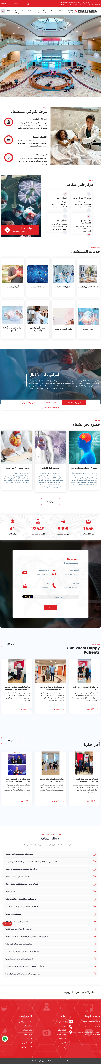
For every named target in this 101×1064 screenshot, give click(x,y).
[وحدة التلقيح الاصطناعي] (89, 235)
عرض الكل (51, 501)
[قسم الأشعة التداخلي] (89, 210)
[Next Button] (96, 55)
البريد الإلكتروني (44, 570)
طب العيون (28, 1038)
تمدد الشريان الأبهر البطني (17, 468)
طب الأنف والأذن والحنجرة (24, 1047)
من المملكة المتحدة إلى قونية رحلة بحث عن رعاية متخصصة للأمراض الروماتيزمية (17, 688)
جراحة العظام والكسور (25, 1022)
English (16, 4)
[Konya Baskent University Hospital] (86, 11)
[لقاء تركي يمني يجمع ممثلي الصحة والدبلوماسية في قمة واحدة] (84, 763)
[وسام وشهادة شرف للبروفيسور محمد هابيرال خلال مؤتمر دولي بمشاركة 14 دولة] (16, 763)
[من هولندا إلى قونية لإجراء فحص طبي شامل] (84, 671)
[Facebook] (25, 3)
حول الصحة (36, 11)
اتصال (8, 10)
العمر (47, 583)
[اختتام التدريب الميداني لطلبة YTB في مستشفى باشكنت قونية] (50, 763)
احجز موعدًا (7, 924)
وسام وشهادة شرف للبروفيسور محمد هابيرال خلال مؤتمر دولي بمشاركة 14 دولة (18, 780)
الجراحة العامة (28, 1026)
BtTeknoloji (36, 1061)
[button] (47, 96)
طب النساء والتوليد (26, 1043)
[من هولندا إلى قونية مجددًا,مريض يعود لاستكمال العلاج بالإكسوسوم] (50, 671)
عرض (89, 709)
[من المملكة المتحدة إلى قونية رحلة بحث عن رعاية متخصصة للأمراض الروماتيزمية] (16, 671)
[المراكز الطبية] (65, 210)
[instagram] (28, 3)
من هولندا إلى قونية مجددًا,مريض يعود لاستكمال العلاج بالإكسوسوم (52, 688)
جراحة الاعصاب (27, 1030)
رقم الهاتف (75, 583)
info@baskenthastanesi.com (71, 3)
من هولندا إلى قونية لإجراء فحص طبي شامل (85, 688)
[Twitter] (22, 3)
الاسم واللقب (74, 570)
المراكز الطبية (53, 11)
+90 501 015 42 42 (91, 3)
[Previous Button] (4, 55)
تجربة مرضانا (17, 11)
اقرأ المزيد (84, 461)
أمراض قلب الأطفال (74, 402)
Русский (3, 4)
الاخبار (23, 10)
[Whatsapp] (5, 1039)
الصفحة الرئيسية (71, 11)
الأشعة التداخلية (51, 402)
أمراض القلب (28, 1034)
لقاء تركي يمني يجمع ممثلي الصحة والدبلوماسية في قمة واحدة (87, 780)
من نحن (61, 10)
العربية (10, 3)
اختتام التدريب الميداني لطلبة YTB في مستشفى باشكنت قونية (52, 780)
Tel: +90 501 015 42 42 (92, 1027)
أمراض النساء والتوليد (28, 402)
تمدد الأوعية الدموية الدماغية (84, 468)
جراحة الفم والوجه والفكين (50, 407)
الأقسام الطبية (44, 11)
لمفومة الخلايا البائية (50, 468)
